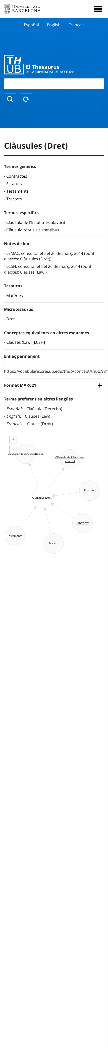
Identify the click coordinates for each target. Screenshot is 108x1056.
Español (31, 24)
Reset (26, 99)
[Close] (98, 9)
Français (76, 24)
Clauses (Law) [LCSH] (25, 342)
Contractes (16, 176)
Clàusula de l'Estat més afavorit (35, 222)
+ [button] (13, 439)
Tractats (14, 199)
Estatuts (14, 183)
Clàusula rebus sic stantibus (32, 230)
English (54, 24)
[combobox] (54, 83)
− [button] (13, 449)
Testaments (17, 191)
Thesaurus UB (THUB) (39, 64)
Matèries (14, 295)
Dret (10, 319)
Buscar (10, 99)
